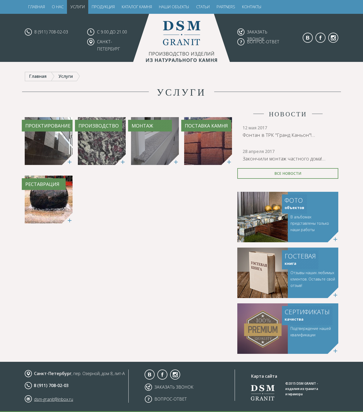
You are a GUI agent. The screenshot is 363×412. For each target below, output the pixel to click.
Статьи (203, 6)
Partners (226, 6)
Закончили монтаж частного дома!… (284, 158)
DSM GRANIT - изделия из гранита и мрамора (301, 388)
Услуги (77, 6)
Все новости (288, 173)
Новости (288, 114)
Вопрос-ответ (263, 42)
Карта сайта (264, 376)
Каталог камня (137, 6)
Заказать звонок (173, 387)
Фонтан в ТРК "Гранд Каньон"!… (279, 135)
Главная (36, 6)
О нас (58, 6)
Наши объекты (174, 6)
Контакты (251, 6)
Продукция (103, 6)
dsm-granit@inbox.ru (53, 399)
